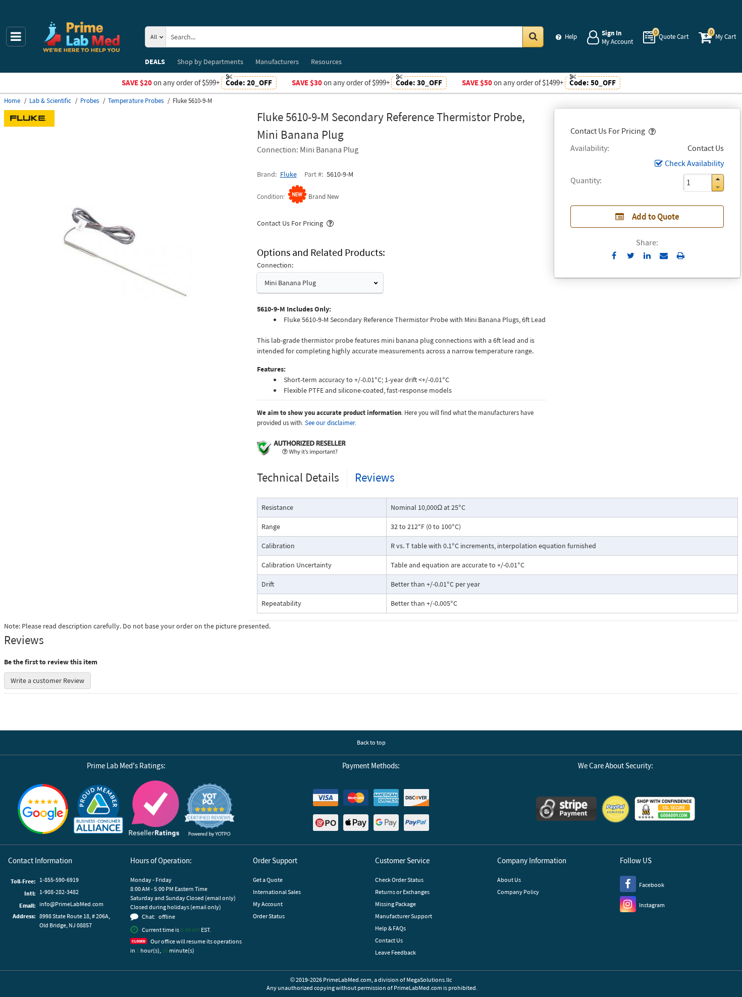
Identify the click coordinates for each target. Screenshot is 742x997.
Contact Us (389, 940)
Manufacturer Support (403, 916)
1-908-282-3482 (59, 892)
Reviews (375, 477)
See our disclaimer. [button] (330, 422)
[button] (651, 131)
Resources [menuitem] (326, 61)
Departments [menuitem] (210, 61)
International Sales (277, 892)
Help (571, 36)
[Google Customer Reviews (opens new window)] (43, 810)
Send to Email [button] (664, 255)
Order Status (269, 916)
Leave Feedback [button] (395, 952)
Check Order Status (399, 879)
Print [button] (680, 255)
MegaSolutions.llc (429, 979)
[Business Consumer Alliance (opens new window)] (98, 809)
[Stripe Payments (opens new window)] (566, 810)
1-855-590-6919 (59, 879)
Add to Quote (655, 216)
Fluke (288, 174)
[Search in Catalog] (533, 36)
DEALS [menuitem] (155, 61)
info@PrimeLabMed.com (71, 904)
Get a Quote (268, 879)
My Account (268, 904)
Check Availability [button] (694, 163)
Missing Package (395, 904)
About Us (509, 879)
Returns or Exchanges (402, 892)
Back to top (371, 742)
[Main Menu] (16, 36)
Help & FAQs (390, 928)
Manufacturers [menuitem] (277, 61)
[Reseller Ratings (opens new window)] (154, 809)
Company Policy (518, 892)
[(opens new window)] (126, 373)
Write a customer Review (47, 680)
